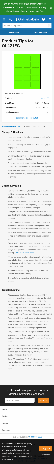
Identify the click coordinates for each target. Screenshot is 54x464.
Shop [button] (4, 409)
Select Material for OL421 (12, 126)
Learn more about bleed (24, 252)
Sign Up (43, 400)
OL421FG (45, 98)
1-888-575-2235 (35, 437)
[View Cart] (49, 19)
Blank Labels (13, 32)
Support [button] (5, 423)
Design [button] (5, 416)
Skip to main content (9, 9)
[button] (4, 19)
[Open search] (49, 25)
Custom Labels (40, 32)
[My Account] (43, 19)
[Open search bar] (10, 19)
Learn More (45, 454)
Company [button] (6, 430)
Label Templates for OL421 (27, 118)
